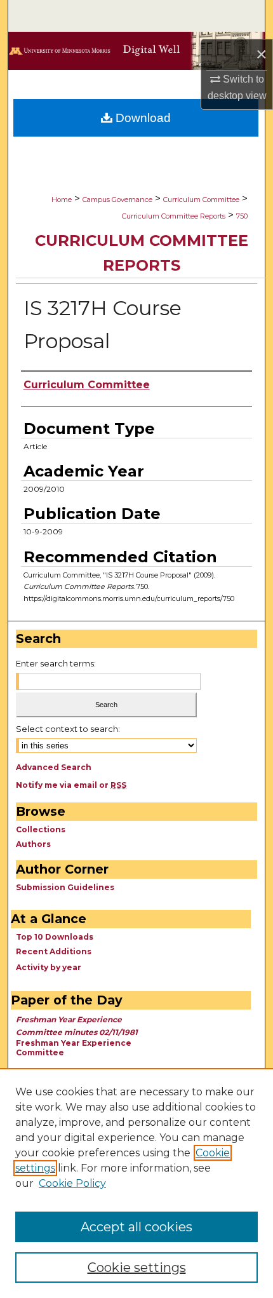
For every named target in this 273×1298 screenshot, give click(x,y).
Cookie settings (137, 1267)
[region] (136, 1183)
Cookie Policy (72, 1183)
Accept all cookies (136, 1226)
